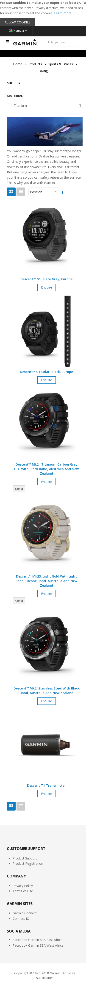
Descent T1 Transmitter (46, 785)
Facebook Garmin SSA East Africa (37, 940)
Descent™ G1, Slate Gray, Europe (46, 279)
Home (17, 64)
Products (35, 64)
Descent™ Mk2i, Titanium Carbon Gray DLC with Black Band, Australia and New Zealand (46, 469)
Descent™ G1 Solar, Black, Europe (46, 372)
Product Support (25, 858)
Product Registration (28, 863)
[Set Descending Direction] (62, 192)
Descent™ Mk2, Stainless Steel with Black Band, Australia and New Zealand (47, 690)
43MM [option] (19, 601)
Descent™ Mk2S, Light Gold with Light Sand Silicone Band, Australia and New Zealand (46, 581)
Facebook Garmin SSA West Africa (38, 945)
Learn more (63, 13)
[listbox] (20, 489)
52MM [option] (19, 489)
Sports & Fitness (60, 64)
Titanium (48, 105)
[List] (21, 192)
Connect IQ (21, 918)
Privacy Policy (23, 886)
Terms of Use (23, 891)
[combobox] (65, 42)
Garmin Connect (25, 913)
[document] (43, 13)
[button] (46, 245)
